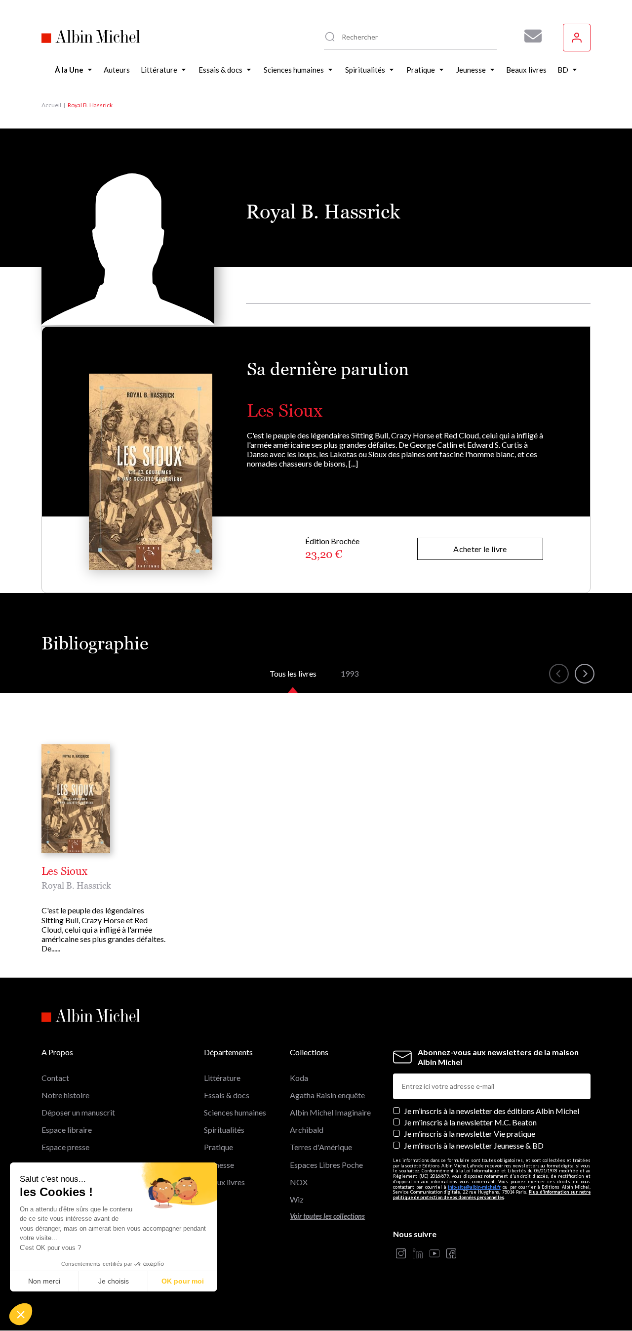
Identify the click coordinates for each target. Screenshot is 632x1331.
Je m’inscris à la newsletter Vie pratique (469, 1133)
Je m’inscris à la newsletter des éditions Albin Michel (491, 1111)
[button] (21, 1314)
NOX (299, 1182)
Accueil (51, 105)
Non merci (44, 1281)
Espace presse (65, 1147)
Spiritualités (224, 1129)
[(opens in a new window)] (401, 1254)
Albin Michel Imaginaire (330, 1112)
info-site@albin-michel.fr (474, 1187)
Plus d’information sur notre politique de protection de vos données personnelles (492, 1194)
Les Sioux (284, 410)
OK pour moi (182, 1281)
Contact (55, 1077)
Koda (299, 1077)
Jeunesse (219, 1164)
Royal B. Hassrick (76, 885)
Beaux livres (224, 1182)
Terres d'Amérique (321, 1147)
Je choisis (113, 1281)
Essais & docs (226, 1095)
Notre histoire (65, 1095)
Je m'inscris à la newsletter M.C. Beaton (470, 1122)
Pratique (218, 1147)
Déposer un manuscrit (78, 1112)
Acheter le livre (480, 549)
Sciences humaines (235, 1112)
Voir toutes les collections (327, 1216)
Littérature (222, 1077)
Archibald (306, 1129)
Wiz (297, 1199)
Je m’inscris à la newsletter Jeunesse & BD (474, 1145)
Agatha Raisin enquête (327, 1095)
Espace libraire (66, 1129)
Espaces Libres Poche (326, 1164)
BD (209, 1199)
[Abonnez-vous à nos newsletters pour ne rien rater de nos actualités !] (529, 36)
